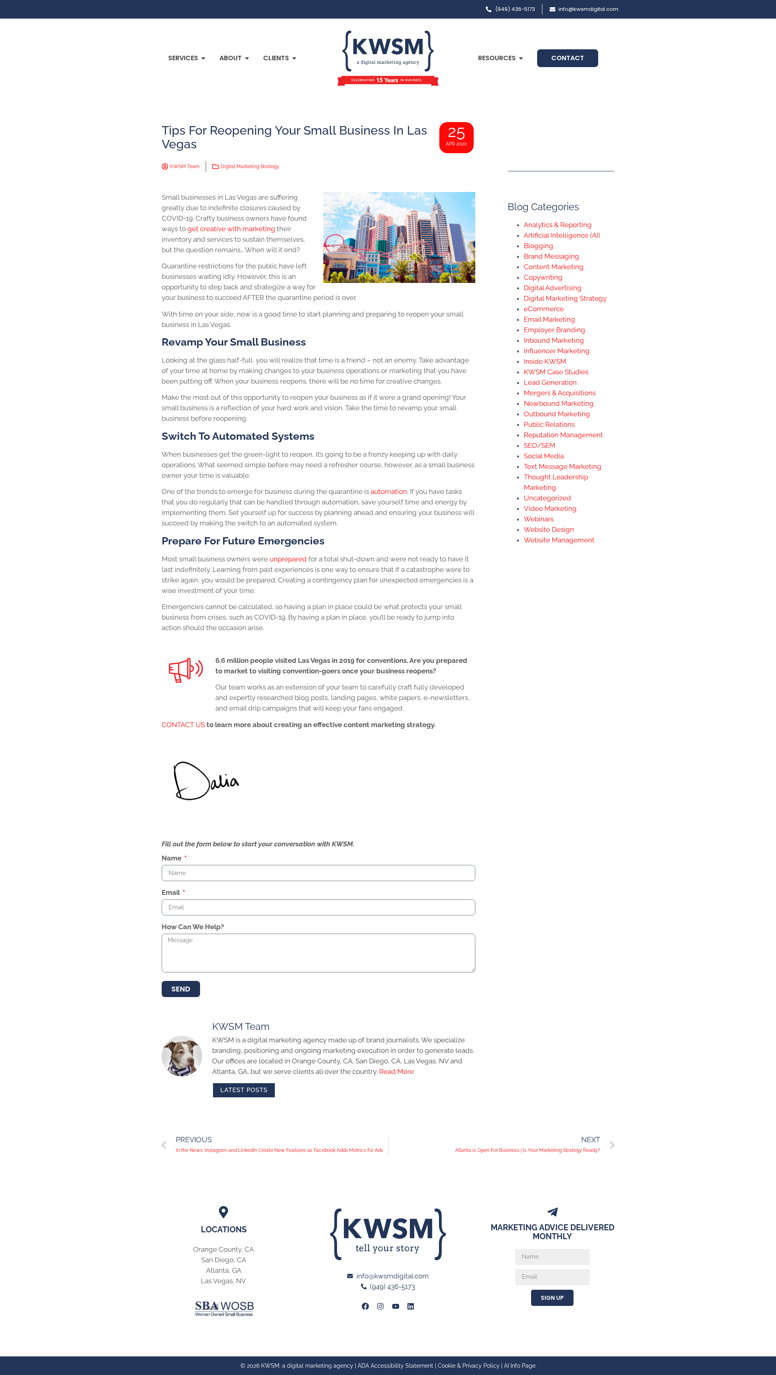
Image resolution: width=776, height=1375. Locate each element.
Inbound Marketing (554, 340)
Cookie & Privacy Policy (469, 1365)
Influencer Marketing (557, 351)
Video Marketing (550, 508)
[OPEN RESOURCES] (521, 58)
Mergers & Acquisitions (560, 393)
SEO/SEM (539, 445)
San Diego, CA (223, 1260)
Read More (396, 1071)
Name (172, 858)
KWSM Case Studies (556, 372)
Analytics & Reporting (558, 225)
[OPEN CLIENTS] (294, 58)
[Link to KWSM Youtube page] (395, 1306)
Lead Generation (550, 382)
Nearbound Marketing (559, 403)
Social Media (544, 456)
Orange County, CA (223, 1249)
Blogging (538, 246)
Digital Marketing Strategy (250, 166)
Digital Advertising (553, 288)
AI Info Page (520, 1365)
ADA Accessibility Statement (395, 1365)
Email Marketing (549, 319)
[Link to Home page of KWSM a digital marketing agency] (388, 58)
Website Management (559, 540)
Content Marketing (554, 267)
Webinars (539, 519)
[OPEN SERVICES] (203, 58)
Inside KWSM (545, 361)
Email (171, 892)
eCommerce (544, 309)
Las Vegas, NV (223, 1281)
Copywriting (543, 277)
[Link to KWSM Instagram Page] (380, 1306)
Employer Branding (554, 330)
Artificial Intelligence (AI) (562, 235)
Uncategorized (547, 498)
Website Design (549, 529)
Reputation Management (563, 435)
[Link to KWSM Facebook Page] (365, 1306)
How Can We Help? (193, 927)
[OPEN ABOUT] (247, 58)
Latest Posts (244, 1090)
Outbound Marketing (557, 414)
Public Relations (549, 424)
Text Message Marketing (562, 466)
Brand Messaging (551, 256)
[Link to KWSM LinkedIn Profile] (410, 1306)
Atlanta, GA (223, 1270)
